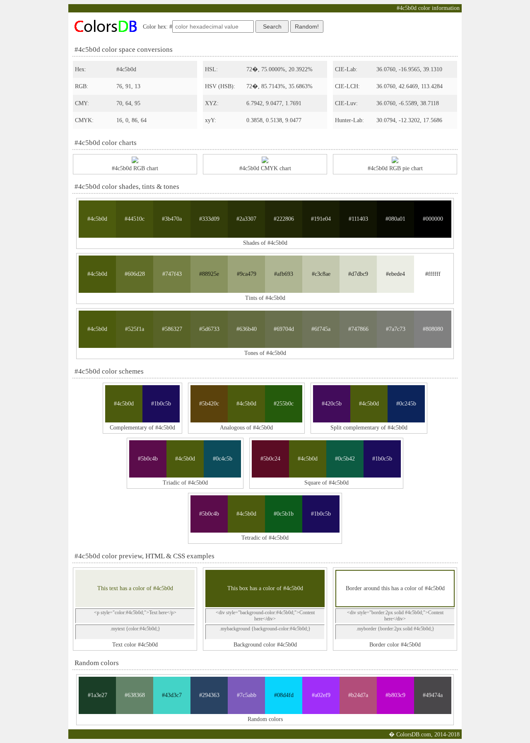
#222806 (284, 219)
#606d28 (135, 274)
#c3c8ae (321, 274)
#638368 (135, 695)
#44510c (135, 219)
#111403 (358, 219)
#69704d (284, 329)
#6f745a (320, 329)
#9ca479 (246, 274)
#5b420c (209, 403)
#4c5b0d (97, 219)
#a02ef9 (321, 695)
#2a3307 (246, 219)
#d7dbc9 (358, 274)
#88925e (209, 274)
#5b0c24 (270, 459)
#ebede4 (395, 274)
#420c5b (332, 403)
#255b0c (284, 403)
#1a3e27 (97, 695)
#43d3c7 (172, 695)
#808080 (433, 329)
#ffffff (433, 274)
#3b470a (172, 219)
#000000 (433, 219)
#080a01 (395, 219)
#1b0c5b (161, 403)
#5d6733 (209, 329)
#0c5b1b (284, 514)
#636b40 (246, 329)
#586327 (172, 329)
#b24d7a (358, 695)
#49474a (433, 695)
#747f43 (172, 274)
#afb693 (283, 274)
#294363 (209, 695)
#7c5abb (246, 695)
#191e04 (321, 219)
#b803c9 (395, 695)
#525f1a (134, 329)
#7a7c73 (395, 329)
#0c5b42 (345, 459)
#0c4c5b (222, 459)
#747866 (358, 329)
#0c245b (406, 403)
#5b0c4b (148, 459)
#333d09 (209, 219)
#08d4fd (284, 695)
